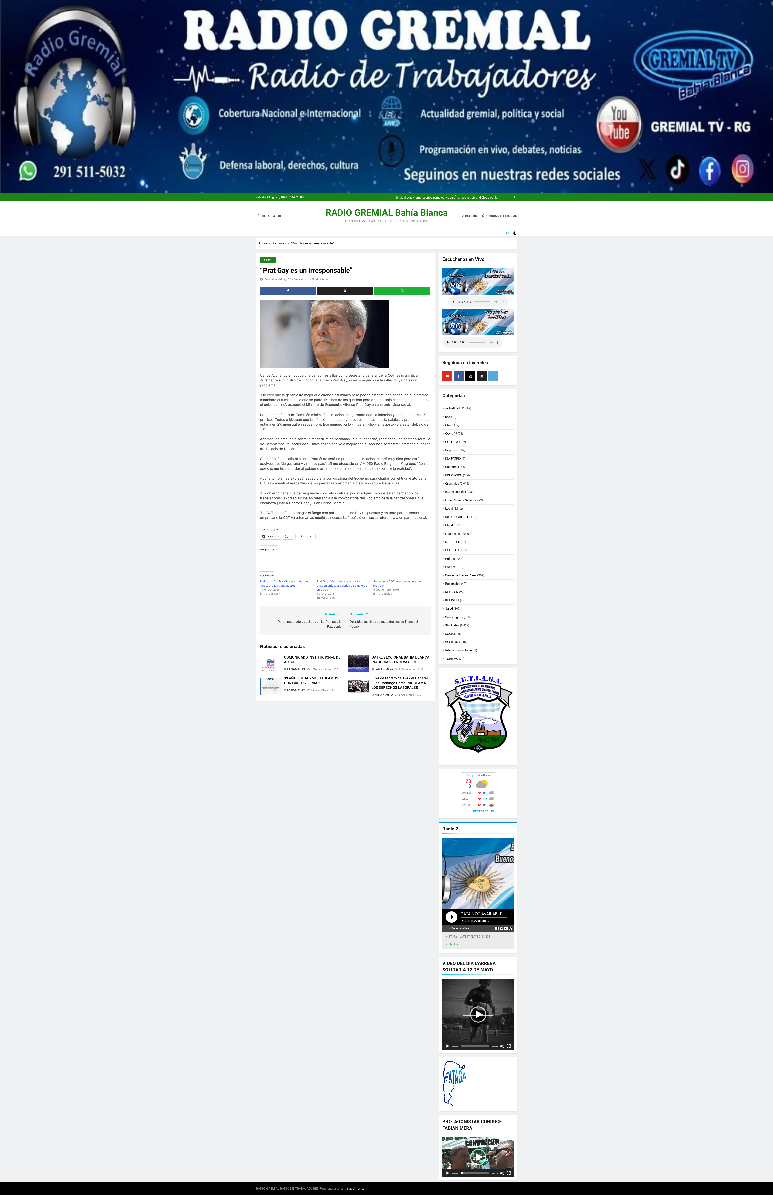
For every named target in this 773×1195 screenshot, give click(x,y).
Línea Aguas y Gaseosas (461, 500)
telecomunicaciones (459, 650)
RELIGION (451, 592)
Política (450, 567)
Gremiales (267, 260)
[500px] (493, 376)
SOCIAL (450, 634)
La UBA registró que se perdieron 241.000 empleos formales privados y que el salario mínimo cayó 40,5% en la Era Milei (445, 197)
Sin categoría (454, 617)
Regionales (452, 584)
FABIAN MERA (296, 669)
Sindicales (452, 625)
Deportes (451, 450)
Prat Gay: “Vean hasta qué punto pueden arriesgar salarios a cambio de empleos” (342, 585)
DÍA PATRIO (453, 458)
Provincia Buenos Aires (460, 575)
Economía (452, 467)
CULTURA (451, 442)
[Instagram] (470, 376)
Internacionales (455, 492)
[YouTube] (447, 376)
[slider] (475, 1046)
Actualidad (452, 408)
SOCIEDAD (452, 642)
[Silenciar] (502, 1046)
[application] (478, 1014)
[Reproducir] (448, 1046)
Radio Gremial (273, 279)
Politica (450, 559)
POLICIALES (453, 550)
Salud (449, 608)
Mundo (450, 525)
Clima (449, 425)
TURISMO (451, 659)
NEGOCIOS (452, 542)
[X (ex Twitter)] (482, 376)
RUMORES (452, 600)
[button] (478, 1014)
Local (449, 508)
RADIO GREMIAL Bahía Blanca (387, 212)
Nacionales (453, 534)
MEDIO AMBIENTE (457, 517)
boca (448, 417)
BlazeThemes (355, 1188)
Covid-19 (451, 433)
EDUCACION (453, 475)
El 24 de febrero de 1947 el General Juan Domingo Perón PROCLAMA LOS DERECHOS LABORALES (400, 683)
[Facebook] (459, 376)
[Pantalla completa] (509, 1046)
